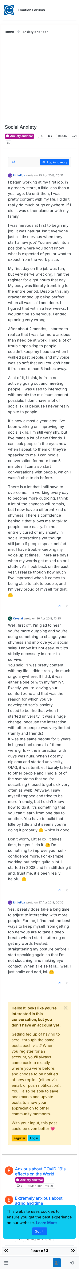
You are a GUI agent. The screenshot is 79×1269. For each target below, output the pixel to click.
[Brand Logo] (9, 10)
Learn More (46, 1223)
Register (19, 1138)
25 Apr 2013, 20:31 (51, 175)
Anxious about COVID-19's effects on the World (40, 1171)
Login (34, 1138)
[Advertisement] (39, 79)
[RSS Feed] (8, 143)
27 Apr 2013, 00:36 (51, 902)
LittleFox (19, 175)
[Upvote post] (60, 606)
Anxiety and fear (21, 136)
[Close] (65, 1008)
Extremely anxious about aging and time (39, 1201)
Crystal (18, 618)
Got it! (39, 1231)
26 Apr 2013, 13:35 (48, 618)
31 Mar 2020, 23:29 (40, 1186)
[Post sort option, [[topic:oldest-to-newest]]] (13, 162)
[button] (6, 1262)
